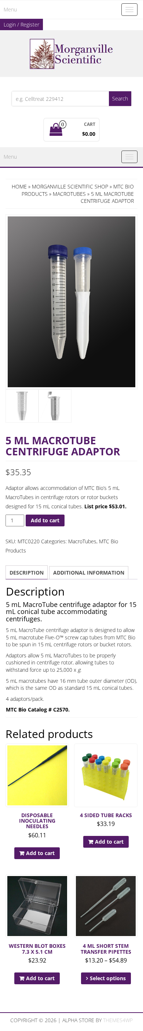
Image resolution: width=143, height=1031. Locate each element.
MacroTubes (69, 193)
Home (19, 186)
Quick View (65, 754)
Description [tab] (27, 572)
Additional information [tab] (88, 572)
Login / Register (21, 24)
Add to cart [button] (40, 853)
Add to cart (45, 520)
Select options (108, 978)
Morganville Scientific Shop (70, 186)
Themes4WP (118, 1020)
